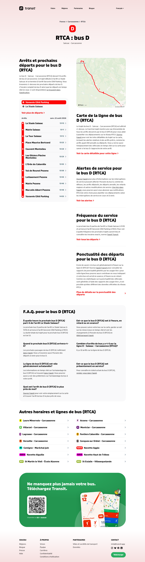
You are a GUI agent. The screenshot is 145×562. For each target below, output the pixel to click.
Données (76, 547)
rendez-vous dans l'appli (86, 373)
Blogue (91, 8)
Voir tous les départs (87, 239)
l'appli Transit (112, 234)
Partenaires (78, 8)
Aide (21, 553)
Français (119, 8)
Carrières (43, 550)
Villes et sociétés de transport (85, 544)
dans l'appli (28, 353)
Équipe (43, 547)
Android (43, 517)
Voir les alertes (84, 200)
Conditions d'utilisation (49, 557)
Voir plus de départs (32, 113)
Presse (22, 550)
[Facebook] (118, 548)
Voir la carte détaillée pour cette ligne (96, 153)
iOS (38, 517)
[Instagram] (112, 548)
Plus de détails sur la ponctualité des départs (96, 293)
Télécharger (118, 554)
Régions (65, 8)
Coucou (22, 540)
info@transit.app (118, 544)
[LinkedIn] (122, 548)
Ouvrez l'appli (82, 179)
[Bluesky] (115, 548)
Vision (53, 8)
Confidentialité (46, 553)
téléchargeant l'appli (85, 335)
